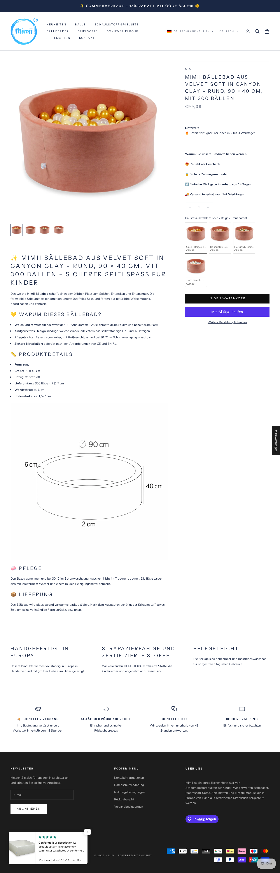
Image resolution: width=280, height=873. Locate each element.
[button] (87, 832)
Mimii (189, 69)
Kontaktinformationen (129, 778)
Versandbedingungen (128, 807)
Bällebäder (58, 31)
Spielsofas (88, 31)
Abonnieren (29, 809)
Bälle (80, 24)
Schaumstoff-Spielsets (117, 24)
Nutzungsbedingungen (129, 792)
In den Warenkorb (227, 299)
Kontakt (87, 37)
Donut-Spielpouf (122, 31)
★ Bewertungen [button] (276, 440)
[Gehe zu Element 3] (44, 230)
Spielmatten (58, 37)
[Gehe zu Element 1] (16, 230)
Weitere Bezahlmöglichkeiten (227, 322)
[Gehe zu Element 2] (30, 230)
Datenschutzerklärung (129, 785)
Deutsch (226, 31)
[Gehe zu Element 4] (58, 230)
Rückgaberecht (124, 799)
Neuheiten (56, 24)
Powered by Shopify (135, 855)
